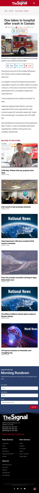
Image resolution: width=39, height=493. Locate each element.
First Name (4, 385)
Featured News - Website (21, 11)
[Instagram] (21, 488)
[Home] (2, 11)
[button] (5, 3)
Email (2, 399)
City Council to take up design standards (16, 207)
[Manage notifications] (34, 489)
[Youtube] (24, 488)
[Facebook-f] (14, 488)
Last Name (4, 392)
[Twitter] (17, 488)
